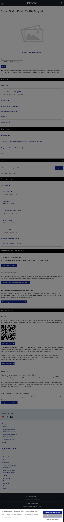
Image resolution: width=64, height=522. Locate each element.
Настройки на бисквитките (52, 519)
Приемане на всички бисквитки (52, 512)
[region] (31, 515)
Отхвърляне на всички (52, 515)
